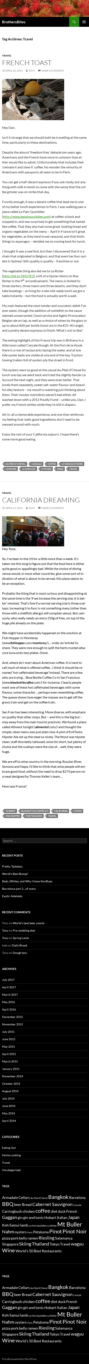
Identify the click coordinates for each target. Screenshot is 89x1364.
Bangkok (58, 1197)
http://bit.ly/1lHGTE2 (18, 276)
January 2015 (10, 1069)
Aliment (11, 811)
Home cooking (11, 1155)
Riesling (46, 1238)
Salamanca (63, 1238)
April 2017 (9, 987)
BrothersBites (13, 22)
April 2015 (9, 1054)
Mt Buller (69, 1224)
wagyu (77, 1244)
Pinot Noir (75, 1231)
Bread (27, 1204)
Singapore (10, 1244)
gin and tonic (33, 1217)
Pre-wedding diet (24, 930)
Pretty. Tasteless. (12, 866)
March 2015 (10, 1061)
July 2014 (8, 1098)
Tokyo (54, 1244)
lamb (24, 1225)
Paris (60, 468)
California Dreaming (41, 500)
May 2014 (8, 1113)
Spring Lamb (21, 938)
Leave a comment (52, 70)
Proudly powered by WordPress (19, 1358)
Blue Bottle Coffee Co (34, 811)
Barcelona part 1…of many (19, 888)
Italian (62, 1217)
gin (20, 1217)
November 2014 (12, 1076)
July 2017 (8, 979)
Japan (73, 1217)
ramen (33, 1238)
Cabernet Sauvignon (52, 1204)
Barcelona (77, 1197)
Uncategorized (11, 1170)
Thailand (40, 1244)
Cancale (36, 463)
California (61, 811)
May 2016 (8, 1002)
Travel (6, 55)
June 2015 (8, 1039)
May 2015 (8, 1046)
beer (17, 1204)
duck (62, 1211)
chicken (29, 1211)
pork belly (19, 1238)
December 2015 (12, 1017)
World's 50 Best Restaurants (39, 1251)
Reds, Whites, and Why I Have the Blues (27, 881)
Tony (31, 70)
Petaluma (41, 1232)
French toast (27, 62)
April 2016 (9, 1009)
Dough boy (20, 952)
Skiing (25, 1244)
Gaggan (9, 1217)
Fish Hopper (13, 816)
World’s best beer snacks (28, 923)
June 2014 (8, 1106)
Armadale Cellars (16, 1197)
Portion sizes (34, 816)
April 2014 (9, 1120)
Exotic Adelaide (12, 896)
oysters (46, 468)
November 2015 (12, 1024)
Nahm (8, 1231)
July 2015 (8, 1031)
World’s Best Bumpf (15, 874)
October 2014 (11, 1083)
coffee (52, 463)
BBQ (7, 1204)
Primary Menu (84, 22)
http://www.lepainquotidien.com (26, 216)
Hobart (50, 1217)
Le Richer (11, 468)
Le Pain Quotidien (72, 463)
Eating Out (9, 1147)
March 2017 (10, 994)
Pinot (55, 1231)
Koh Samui (10, 1225)
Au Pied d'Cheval (16, 463)
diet (54, 1211)
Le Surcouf (29, 468)
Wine (8, 1250)
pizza (6, 1238)
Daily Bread (19, 945)
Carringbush (12, 1211)
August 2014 (10, 1091)
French (71, 1211)
